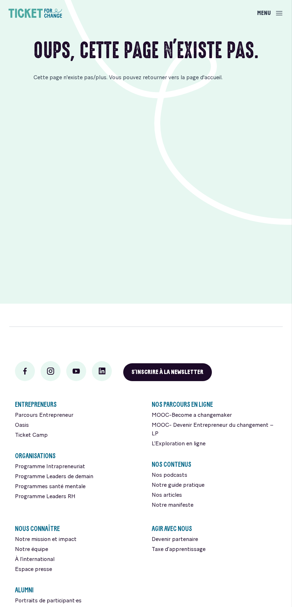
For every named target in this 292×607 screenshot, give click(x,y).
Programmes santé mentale (50, 487)
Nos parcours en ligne (182, 404)
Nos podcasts (169, 475)
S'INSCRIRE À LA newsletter (167, 372)
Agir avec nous (172, 528)
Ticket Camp (31, 435)
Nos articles (167, 495)
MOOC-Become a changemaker (192, 415)
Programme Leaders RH (45, 497)
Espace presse (33, 569)
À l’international (34, 559)
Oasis (22, 425)
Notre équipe (31, 549)
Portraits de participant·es (48, 601)
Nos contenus (171, 464)
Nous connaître (37, 528)
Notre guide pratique (178, 485)
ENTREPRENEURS (36, 404)
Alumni (24, 590)
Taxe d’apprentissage (178, 549)
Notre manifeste (172, 505)
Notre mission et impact (46, 539)
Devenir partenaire (175, 539)
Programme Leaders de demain (54, 477)
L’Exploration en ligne (178, 444)
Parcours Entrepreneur (44, 415)
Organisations (35, 456)
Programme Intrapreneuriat (50, 467)
